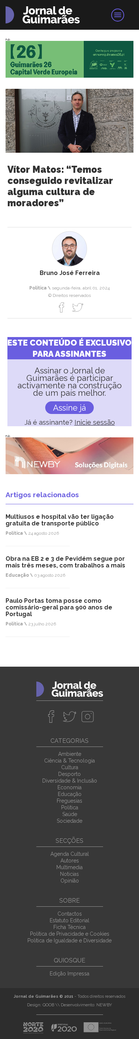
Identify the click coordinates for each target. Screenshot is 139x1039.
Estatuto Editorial (69, 920)
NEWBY (104, 1005)
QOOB (48, 1005)
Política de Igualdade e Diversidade (69, 940)
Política (69, 807)
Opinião (69, 881)
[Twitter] (77, 307)
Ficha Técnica (69, 927)
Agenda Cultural (69, 854)
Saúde (69, 814)
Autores (69, 861)
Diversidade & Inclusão (69, 781)
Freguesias (69, 801)
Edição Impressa (69, 974)
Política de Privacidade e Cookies (69, 934)
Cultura (69, 767)
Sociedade (69, 821)
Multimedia (69, 867)
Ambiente (69, 754)
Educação (70, 794)
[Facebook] (61, 307)
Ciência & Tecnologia (69, 761)
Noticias (69, 874)
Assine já (69, 407)
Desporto (69, 774)
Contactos (69, 914)
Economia (69, 787)
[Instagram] (88, 716)
